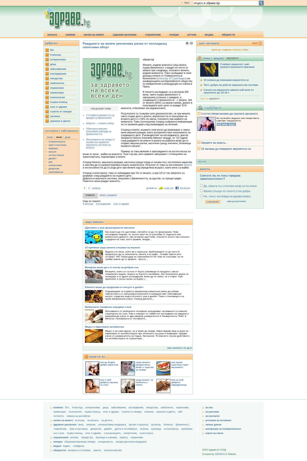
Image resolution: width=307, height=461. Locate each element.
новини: (58, 407)
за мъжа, (80, 420)
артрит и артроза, (139, 424)
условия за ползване (218, 420)
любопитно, (167, 407)
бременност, (183, 424)
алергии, (91, 424)
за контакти (212, 416)
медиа (209, 34)
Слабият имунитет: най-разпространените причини (237, 65)
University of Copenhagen (171, 78)
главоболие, (60, 428)
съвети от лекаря (60, 111)
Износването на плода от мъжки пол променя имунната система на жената (100, 143)
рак (50, 162)
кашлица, (156, 428)
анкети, (97, 450)
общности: (60, 450)
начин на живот (94, 34)
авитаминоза (56, 172)
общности (228, 34)
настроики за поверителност (223, 428)
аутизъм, (156, 424)
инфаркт (53, 148)
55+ (52, 50)
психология (57, 97)
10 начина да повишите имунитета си (226, 148)
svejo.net (169, 188)
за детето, (107, 420)
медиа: (57, 446)
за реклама (212, 411)
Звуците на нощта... (214, 142)
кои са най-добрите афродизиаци (179, 382)
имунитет (214, 98)
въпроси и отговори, (79, 450)
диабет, (108, 428)
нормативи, (182, 407)
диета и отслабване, (126, 428)
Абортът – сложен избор (100, 123)
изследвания (58, 73)
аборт (103, 195)
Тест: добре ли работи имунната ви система (231, 85)
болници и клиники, (107, 437)
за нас (209, 407)
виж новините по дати (179, 348)
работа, (124, 437)
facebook (185, 188)
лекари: (58, 441)
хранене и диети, (166, 411)
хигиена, (149, 411)
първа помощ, (93, 411)
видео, (67, 446)
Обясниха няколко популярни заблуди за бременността (98, 131)
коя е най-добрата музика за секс (109, 382)
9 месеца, (78, 407)
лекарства (56, 78)
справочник (153, 34)
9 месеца (55, 54)
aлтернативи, (93, 407)
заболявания (58, 69)
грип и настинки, (79, 428)
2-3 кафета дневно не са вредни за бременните (100, 116)
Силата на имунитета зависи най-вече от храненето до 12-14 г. (229, 91)
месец (237, 49)
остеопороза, (172, 428)
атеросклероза (57, 141)
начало (52, 34)
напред (96, 188)
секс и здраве (58, 106)
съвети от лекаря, (132, 411)
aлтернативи (58, 59)
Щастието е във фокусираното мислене (110, 227)
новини (70, 34)
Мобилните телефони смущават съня (108, 307)
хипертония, (130, 433)
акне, (81, 424)
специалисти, (105, 441)
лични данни (213, 424)
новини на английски (78, 416)
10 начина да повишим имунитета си (226, 80)
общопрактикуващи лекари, (80, 441)
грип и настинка (58, 145)
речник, (74, 437)
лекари (174, 34)
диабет (52, 158)
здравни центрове (125, 34)
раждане (112, 195)
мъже (50, 137)
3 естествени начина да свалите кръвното (229, 113)
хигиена (55, 116)
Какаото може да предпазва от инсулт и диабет (114, 287)
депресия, (96, 428)
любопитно (57, 83)
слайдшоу (78, 446)
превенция (57, 92)
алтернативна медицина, (112, 424)
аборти (188, 165)
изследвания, (137, 407)
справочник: (61, 437)
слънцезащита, (113, 433)
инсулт (52, 151)
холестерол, (147, 433)
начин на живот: (63, 420)
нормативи (57, 87)
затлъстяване (56, 155)
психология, (76, 411)
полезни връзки (113, 450)
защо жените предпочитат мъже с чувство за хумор (145, 366)
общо (245, 49)
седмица (226, 49)
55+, (67, 407)
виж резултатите (236, 201)
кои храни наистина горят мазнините (180, 364)
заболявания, (119, 407)
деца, (106, 407)
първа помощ (58, 102)
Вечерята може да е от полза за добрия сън (112, 267)
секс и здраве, (111, 411)
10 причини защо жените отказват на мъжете (112, 247)
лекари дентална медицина (131, 441)
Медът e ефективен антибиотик (104, 326)
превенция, (60, 411)
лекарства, (152, 407)
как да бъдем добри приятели (109, 363)
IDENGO (220, 454)
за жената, (93, 420)
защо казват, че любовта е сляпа (144, 382)
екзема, (144, 428)
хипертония (55, 165)
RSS (187, 3)
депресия (54, 168)
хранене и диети (60, 121)
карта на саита (214, 433)
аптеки (191, 34)
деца (53, 64)
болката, (169, 424)
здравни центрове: (65, 424)
